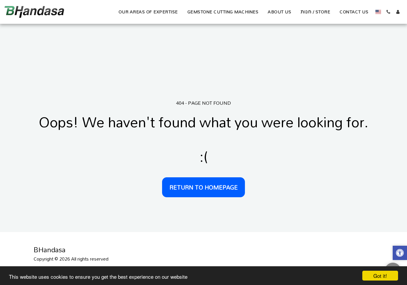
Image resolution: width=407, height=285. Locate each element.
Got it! (380, 275)
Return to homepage (204, 187)
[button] (388, 12)
